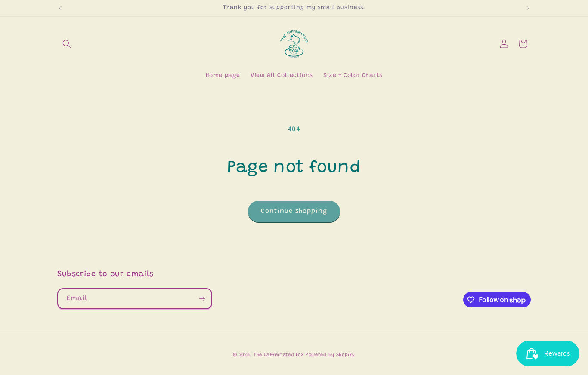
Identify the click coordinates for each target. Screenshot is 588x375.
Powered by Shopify (330, 355)
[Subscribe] (201, 298)
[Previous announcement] (60, 8)
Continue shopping (294, 211)
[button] (66, 43)
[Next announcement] (527, 8)
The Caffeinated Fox (278, 355)
